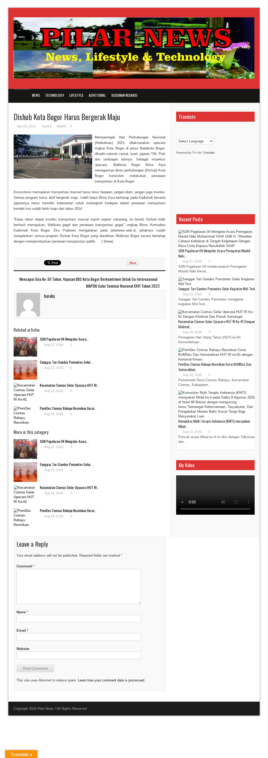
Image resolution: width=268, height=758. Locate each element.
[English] (189, 129)
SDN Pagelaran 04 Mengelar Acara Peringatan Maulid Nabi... (214, 253)
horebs (47, 126)
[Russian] (189, 134)
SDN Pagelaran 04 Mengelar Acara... (64, 339)
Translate (209, 152)
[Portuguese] (183, 134)
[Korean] (178, 134)
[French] (194, 129)
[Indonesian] (204, 129)
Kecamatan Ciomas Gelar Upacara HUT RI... (69, 385)
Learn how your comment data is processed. (111, 680)
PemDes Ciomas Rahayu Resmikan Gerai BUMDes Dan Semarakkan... (214, 366)
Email (22, 630)
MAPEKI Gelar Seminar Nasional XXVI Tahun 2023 (123, 286)
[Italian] (210, 129)
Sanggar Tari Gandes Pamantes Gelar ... (67, 362)
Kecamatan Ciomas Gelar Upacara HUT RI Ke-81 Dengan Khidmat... (216, 324)
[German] (199, 129)
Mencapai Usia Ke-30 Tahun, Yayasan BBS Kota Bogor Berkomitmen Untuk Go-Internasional (88, 279)
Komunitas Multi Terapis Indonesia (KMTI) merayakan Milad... (214, 423)
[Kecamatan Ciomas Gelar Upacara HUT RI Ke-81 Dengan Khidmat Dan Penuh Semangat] (25, 393)
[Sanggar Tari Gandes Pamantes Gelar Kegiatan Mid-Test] (25, 370)
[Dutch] (183, 129)
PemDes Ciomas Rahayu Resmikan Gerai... (68, 408)
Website (22, 649)
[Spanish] (194, 134)
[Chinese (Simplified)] (178, 129)
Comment (25, 566)
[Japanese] (215, 129)
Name (22, 612)
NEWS (61, 126)
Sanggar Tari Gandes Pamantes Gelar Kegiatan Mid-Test (216, 288)
